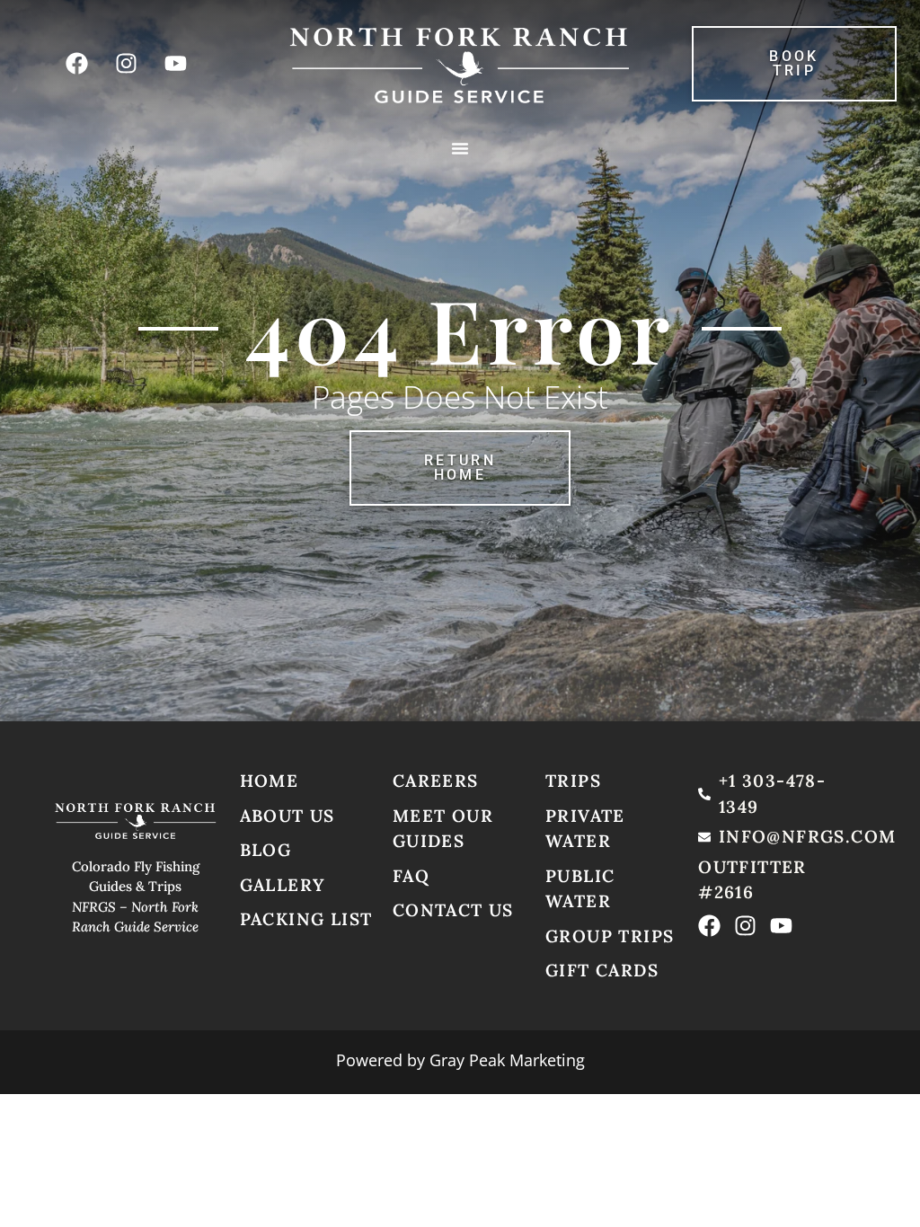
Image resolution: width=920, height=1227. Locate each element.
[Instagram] (125, 63)
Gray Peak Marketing (507, 1060)
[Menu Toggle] (460, 148)
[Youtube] (175, 63)
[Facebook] (76, 63)
